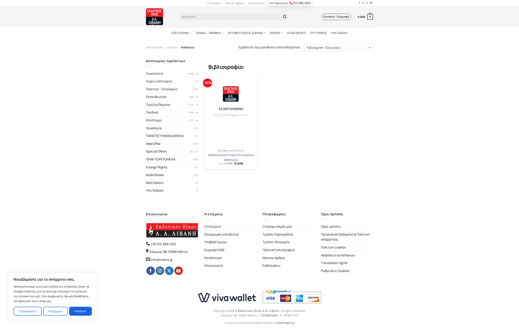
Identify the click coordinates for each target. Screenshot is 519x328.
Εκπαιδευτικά (156, 96)
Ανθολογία (231, 160)
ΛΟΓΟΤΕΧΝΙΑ (180, 33)
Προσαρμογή (27, 311)
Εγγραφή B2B (214, 250)
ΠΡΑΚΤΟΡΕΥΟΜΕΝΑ (160, 159)
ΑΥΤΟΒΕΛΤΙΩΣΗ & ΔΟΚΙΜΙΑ (245, 33)
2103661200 (269, 315)
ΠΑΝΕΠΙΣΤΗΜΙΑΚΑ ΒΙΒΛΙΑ (164, 136)
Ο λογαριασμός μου (277, 226)
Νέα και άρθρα (234, 3)
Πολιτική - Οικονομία (161, 89)
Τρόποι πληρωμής (276, 242)
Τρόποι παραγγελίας (278, 234)
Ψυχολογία (154, 128)
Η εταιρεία (214, 3)
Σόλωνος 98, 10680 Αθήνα (168, 251)
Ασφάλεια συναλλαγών (338, 255)
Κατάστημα (213, 258)
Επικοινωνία (256, 3)
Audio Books (155, 175)
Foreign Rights (156, 167)
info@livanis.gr (162, 259)
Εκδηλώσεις (272, 265)
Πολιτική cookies (333, 247)
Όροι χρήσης (331, 226)
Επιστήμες (154, 120)
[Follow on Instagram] (363, 3)
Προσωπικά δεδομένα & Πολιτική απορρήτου (345, 237)
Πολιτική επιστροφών (279, 250)
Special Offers (156, 151)
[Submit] (284, 16)
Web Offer (153, 143)
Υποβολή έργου (215, 242)
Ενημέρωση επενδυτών (221, 234)
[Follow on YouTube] (371, 3)
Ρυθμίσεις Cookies (335, 271)
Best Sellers (154, 182)
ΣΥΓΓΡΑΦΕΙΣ (318, 33)
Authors (172, 47)
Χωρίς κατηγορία (159, 81)
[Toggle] (196, 73)
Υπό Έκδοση (339, 33)
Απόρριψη (55, 311)
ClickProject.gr (286, 323)
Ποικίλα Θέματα (158, 104)
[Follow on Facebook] (359, 3)
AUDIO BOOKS (296, 33)
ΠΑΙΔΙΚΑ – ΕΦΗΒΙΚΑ (208, 33)
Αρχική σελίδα (154, 47)
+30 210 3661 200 (163, 244)
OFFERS (275, 33)
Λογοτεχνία (154, 73)
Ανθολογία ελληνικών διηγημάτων (231, 155)
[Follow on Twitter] (367, 3)
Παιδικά (152, 112)
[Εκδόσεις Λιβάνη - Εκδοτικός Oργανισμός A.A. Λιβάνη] (159, 16)
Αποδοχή (80, 311)
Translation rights (334, 263)
